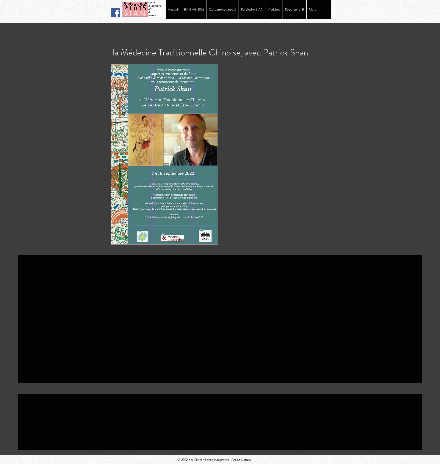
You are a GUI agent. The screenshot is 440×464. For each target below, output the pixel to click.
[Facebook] (115, 12)
